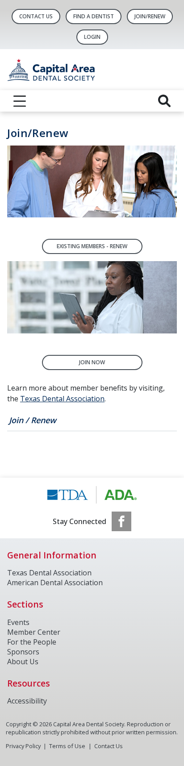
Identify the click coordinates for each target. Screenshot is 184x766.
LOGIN (92, 37)
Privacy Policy (23, 746)
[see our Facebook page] (121, 521)
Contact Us (36, 16)
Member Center (33, 632)
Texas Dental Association (62, 399)
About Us (22, 661)
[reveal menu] (19, 101)
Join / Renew (32, 420)
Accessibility (27, 701)
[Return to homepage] (92, 69)
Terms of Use (67, 746)
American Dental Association (55, 582)
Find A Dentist (93, 16)
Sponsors (23, 652)
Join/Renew (149, 16)
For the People (31, 642)
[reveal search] (164, 101)
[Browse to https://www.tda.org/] (92, 494)
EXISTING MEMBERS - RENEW (92, 246)
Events (18, 622)
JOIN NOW (92, 362)
